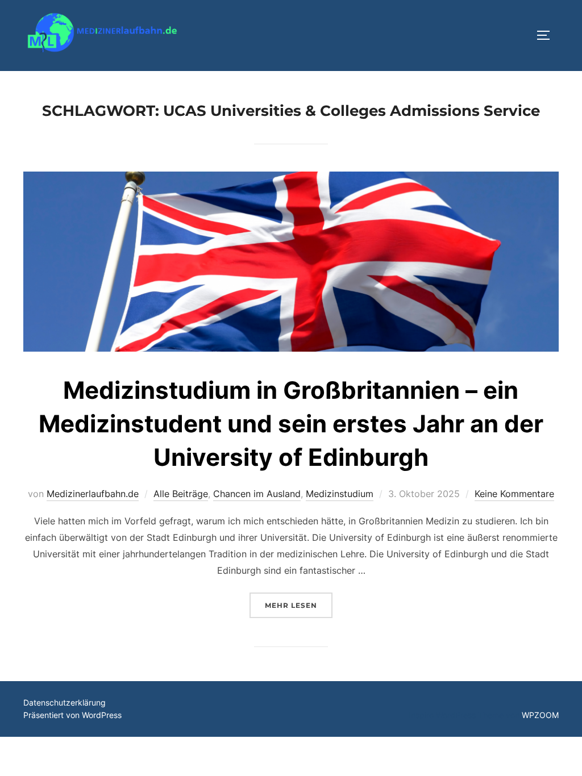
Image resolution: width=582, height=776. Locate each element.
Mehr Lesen (298, 605)
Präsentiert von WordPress (72, 715)
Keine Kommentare (514, 493)
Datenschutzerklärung (64, 702)
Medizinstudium (339, 493)
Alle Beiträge (180, 493)
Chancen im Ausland (257, 493)
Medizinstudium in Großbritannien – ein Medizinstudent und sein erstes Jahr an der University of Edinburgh (291, 424)
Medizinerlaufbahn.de (93, 493)
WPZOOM (540, 715)
